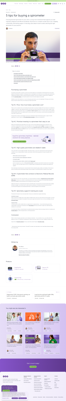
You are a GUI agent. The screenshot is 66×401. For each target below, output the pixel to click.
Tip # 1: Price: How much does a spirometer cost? (23, 75)
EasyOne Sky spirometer (38, 385)
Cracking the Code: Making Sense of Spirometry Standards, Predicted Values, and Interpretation (33, 346)
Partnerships (56, 387)
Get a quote (48, 3)
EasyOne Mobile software (38, 389)
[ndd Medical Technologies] (12, 376)
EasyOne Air (17, 267)
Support (39, 3)
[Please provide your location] (58, 3)
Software (55, 3)
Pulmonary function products (37, 376)
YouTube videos (14, 210)
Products (30, 3)
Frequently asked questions (47, 379)
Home (7, 9)
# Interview (28, 353)
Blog (43, 3)
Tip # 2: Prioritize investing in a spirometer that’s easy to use (25, 76)
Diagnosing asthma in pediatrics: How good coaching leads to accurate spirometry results (51, 346)
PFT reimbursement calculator (29, 117)
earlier (43, 125)
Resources (35, 3)
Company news (56, 380)
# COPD (15, 330)
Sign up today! (6, 390)
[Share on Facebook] (17, 66)
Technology (21, 3)
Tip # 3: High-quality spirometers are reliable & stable (23, 78)
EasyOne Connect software (38, 387)
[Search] (64, 3)
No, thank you (13, 390)
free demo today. (41, 221)
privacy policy (18, 396)
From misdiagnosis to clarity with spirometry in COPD (32, 323)
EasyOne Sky (17, 277)
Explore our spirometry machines (19, 141)
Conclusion (16, 83)
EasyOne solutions (20, 221)
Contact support (47, 386)
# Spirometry (57, 28)
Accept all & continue (22, 398)
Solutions (26, 3)
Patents (55, 385)
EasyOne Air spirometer (38, 382)
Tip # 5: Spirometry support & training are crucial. (23, 81)
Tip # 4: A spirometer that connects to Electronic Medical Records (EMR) (27, 80)
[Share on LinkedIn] (15, 66)
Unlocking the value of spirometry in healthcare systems (14, 345)
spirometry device (14, 200)
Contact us (56, 378)
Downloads (46, 383)
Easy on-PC (45, 267)
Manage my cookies (5, 398)
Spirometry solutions (27, 382)
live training (31, 205)
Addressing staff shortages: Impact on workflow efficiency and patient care (14, 324)
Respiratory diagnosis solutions (27, 376)
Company (56, 376)
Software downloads (47, 381)
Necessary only (14, 398)
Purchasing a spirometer (18, 73)
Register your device (48, 388)
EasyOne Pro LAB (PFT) (37, 378)
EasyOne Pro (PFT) (37, 380)
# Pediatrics (51, 353)
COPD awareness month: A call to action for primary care (51, 323)
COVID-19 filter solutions (28, 378)
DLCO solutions (26, 380)
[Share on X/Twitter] (19, 66)
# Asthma (19, 330)
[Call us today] (62, 3)
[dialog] (14, 396)
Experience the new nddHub (32, 0)
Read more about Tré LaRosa (24, 254)
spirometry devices (17, 96)
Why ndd (16, 3)
